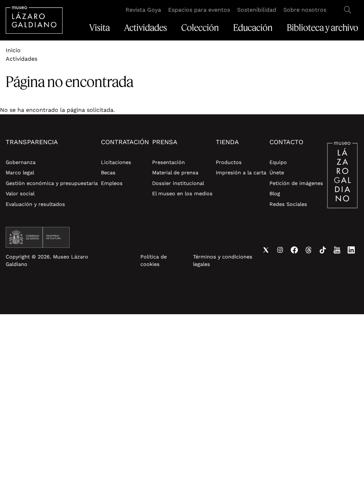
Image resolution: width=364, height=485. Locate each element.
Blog (274, 193)
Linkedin (351, 250)
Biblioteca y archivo (322, 27)
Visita (99, 27)
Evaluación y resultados (35, 204)
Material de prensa (175, 172)
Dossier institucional (178, 183)
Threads (308, 250)
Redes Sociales (288, 204)
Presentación (168, 162)
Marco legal (20, 172)
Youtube (337, 250)
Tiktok (322, 250)
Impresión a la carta (241, 172)
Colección (200, 27)
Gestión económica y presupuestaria (52, 183)
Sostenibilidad (256, 9)
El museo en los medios (182, 193)
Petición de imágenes (296, 183)
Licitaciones (116, 162)
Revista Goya (143, 9)
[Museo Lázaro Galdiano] (34, 20)
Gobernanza (21, 162)
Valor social (20, 193)
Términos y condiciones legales (222, 260)
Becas (108, 172)
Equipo (278, 162)
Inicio (13, 50)
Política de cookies (153, 260)
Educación (253, 27)
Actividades (145, 27)
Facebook (294, 250)
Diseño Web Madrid (65, 282)
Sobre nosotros (304, 9)
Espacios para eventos (199, 9)
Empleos (112, 183)
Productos (229, 162)
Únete (276, 172)
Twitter (265, 250)
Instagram (280, 250)
